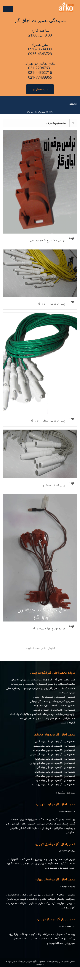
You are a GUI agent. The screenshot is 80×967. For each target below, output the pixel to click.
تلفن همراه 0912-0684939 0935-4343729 (40, 49)
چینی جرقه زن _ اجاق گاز (51, 304)
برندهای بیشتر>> (65, 793)
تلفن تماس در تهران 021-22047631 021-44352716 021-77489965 (40, 70)
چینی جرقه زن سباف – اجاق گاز (47, 421)
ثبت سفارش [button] (40, 89)
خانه (51, 111)
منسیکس (40, 964)
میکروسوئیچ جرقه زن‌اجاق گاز (48, 629)
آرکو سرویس (30, 961)
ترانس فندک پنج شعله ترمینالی (47, 241)
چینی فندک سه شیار (54, 485)
